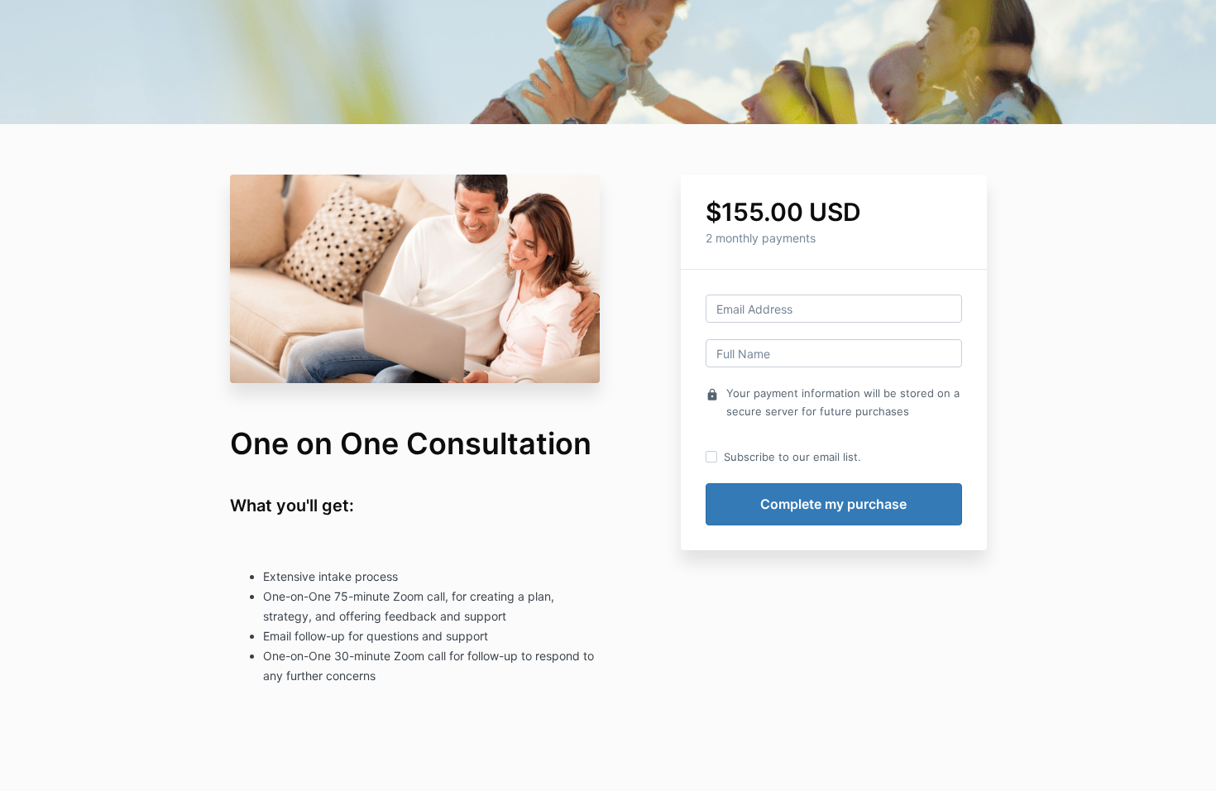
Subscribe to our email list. (792, 456)
